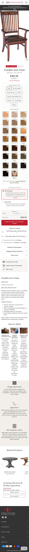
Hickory (9, 100)
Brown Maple (17, 88)
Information (5, 526)
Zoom (7, 112)
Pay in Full (8, 202)
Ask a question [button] (14, 496)
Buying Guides (5, 532)
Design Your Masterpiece (14, 247)
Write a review (14, 492)
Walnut (14, 105)
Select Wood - (14, 85)
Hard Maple (18, 100)
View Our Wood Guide (20, 181)
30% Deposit (9, 191)
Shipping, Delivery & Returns (14, 251)
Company (4, 521)
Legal (3, 537)
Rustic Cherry (11, 92)
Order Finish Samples (14, 182)
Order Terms (14, 255)
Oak (9, 88)
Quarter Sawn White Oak (14, 96)
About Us (4, 542)
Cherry (19, 92)
